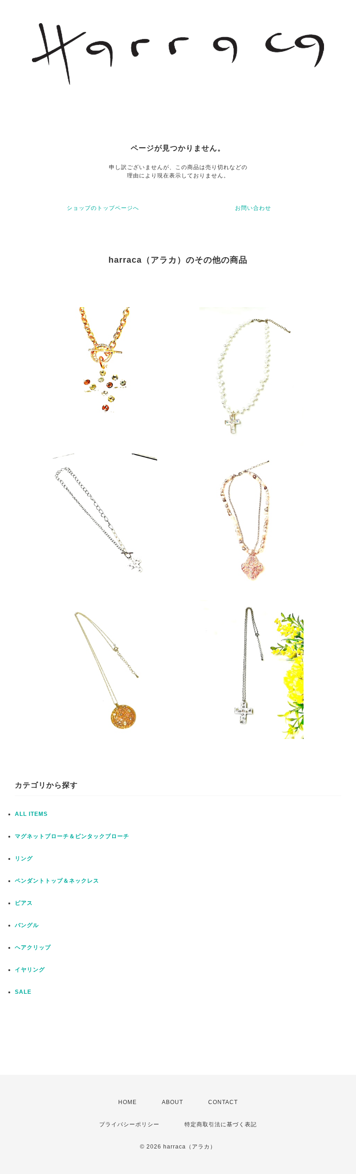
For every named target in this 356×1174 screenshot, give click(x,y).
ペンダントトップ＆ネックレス (57, 880)
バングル (27, 925)
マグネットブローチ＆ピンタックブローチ (72, 836)
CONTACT (223, 1102)
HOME (127, 1102)
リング (24, 858)
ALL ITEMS (31, 814)
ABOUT (172, 1102)
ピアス (24, 903)
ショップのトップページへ (103, 208)
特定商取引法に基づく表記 (220, 1124)
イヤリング (30, 969)
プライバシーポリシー (129, 1124)
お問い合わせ (253, 208)
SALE (23, 992)
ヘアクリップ (33, 947)
